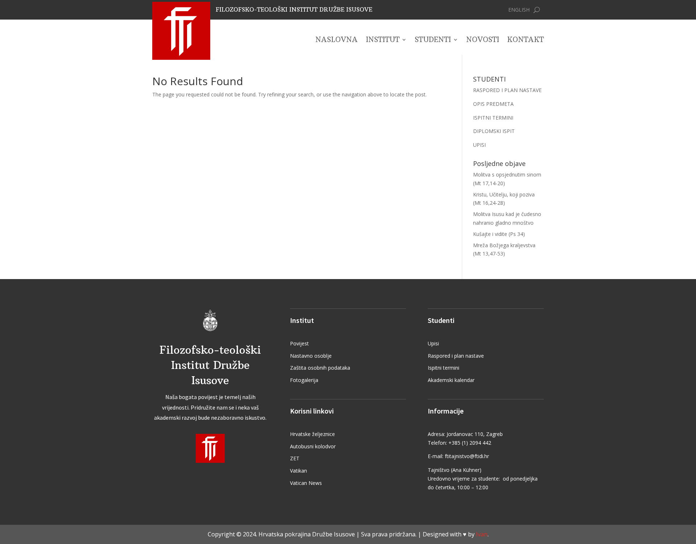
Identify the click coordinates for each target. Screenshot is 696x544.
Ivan (482, 534)
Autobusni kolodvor (313, 446)
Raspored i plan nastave (456, 355)
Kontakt (525, 40)
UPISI (479, 144)
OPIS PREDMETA (493, 103)
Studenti (433, 40)
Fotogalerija (304, 380)
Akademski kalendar (451, 380)
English (519, 10)
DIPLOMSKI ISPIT (494, 131)
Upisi (433, 343)
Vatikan (298, 470)
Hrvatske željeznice (312, 434)
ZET (294, 458)
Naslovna (336, 40)
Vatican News (306, 482)
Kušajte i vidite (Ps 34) (499, 234)
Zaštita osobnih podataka (320, 367)
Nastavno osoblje (311, 355)
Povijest (299, 343)
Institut (382, 40)
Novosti (482, 40)
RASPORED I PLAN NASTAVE (507, 90)
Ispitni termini (443, 367)
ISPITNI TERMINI (493, 117)
